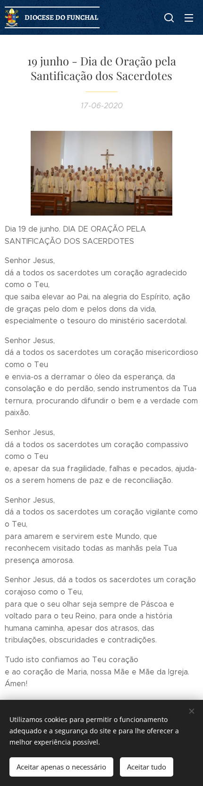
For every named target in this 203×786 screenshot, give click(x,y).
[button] (169, 17)
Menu (188, 17)
